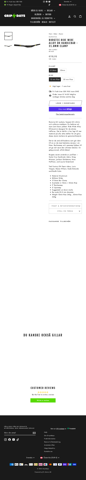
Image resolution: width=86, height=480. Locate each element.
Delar (50, 10)
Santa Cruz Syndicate (57, 157)
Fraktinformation (49, 439)
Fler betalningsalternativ (65, 114)
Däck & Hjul (37, 10)
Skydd (48, 14)
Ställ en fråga (65, 211)
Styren (61, 34)
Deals (44, 22)
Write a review (43, 400)
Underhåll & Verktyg (42, 18)
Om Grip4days (49, 435)
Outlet (52, 22)
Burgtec (53, 37)
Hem (50, 34)
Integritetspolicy (49, 448)
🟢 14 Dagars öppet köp (12, 5)
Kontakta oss (48, 451)
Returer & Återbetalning (52, 442)
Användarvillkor (49, 445)
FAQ (45, 432)
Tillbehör (35, 22)
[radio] (53, 70)
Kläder (38, 14)
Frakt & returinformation (65, 206)
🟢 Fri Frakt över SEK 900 (13, 2)
